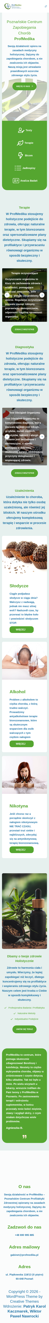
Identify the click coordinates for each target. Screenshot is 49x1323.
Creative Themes (24, 1301)
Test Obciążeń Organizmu (24, 412)
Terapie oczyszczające (24, 273)
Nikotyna (19, 805)
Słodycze (19, 585)
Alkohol (18, 691)
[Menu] (46, 6)
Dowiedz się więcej (22, 630)
